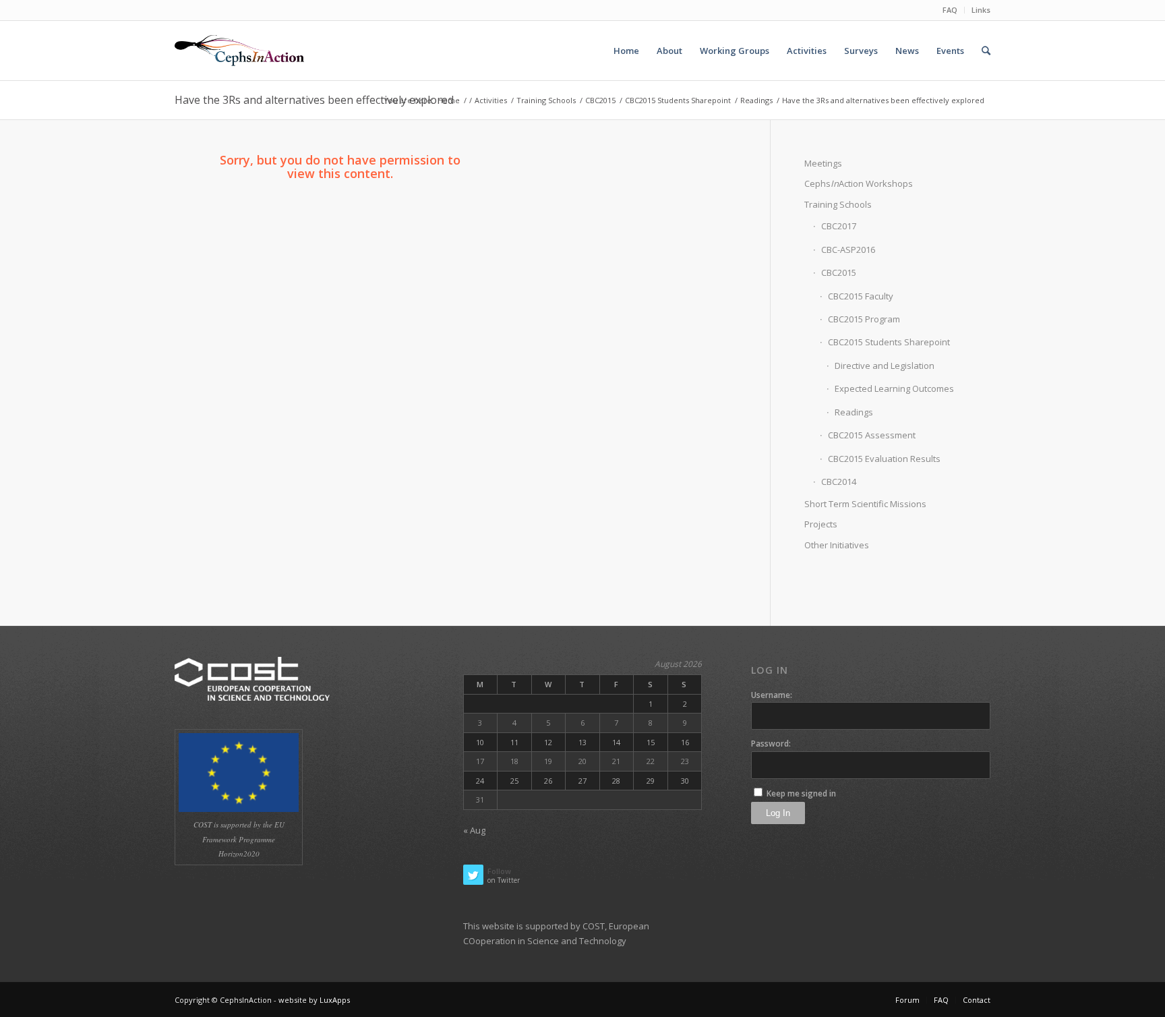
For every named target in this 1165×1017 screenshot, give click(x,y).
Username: (771, 695)
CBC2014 (838, 481)
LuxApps (335, 1000)
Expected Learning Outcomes (894, 388)
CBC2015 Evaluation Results (884, 459)
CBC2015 (600, 100)
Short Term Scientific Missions (865, 504)
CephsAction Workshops (858, 183)
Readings (756, 100)
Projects (820, 524)
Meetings (823, 163)
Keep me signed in (801, 793)
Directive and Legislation (884, 365)
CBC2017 (838, 226)
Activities (491, 100)
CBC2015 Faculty (860, 296)
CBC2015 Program (864, 319)
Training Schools (546, 100)
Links (981, 10)
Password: (771, 743)
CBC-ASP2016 (848, 249)
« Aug (474, 830)
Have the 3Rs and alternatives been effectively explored (314, 99)
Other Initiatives (836, 545)
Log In (778, 813)
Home (449, 100)
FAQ (950, 10)
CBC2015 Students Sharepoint (678, 100)
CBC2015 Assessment (872, 435)
